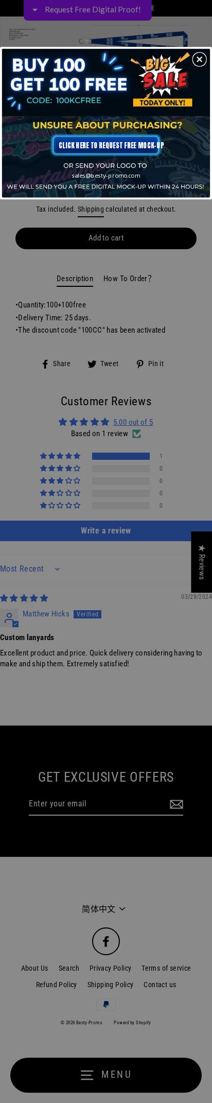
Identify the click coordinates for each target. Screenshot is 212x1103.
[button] (199, 59)
